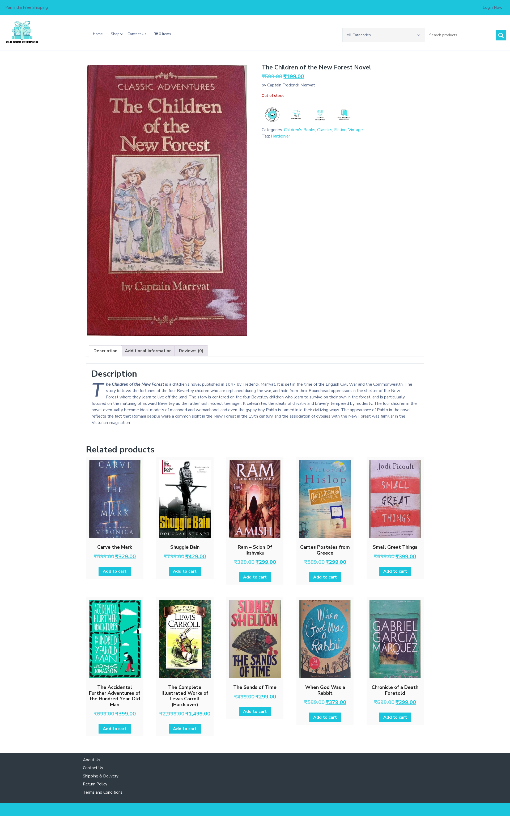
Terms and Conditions (102, 792)
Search (501, 35)
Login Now (493, 7)
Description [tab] (105, 351)
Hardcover (280, 136)
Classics (324, 130)
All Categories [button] (359, 35)
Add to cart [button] (114, 571)
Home (98, 33)
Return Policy (95, 784)
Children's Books (299, 130)
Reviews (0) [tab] (191, 351)
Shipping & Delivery (100, 776)
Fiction (340, 130)
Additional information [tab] (148, 351)
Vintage (355, 130)
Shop (115, 33)
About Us (91, 760)
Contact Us (137, 33)
